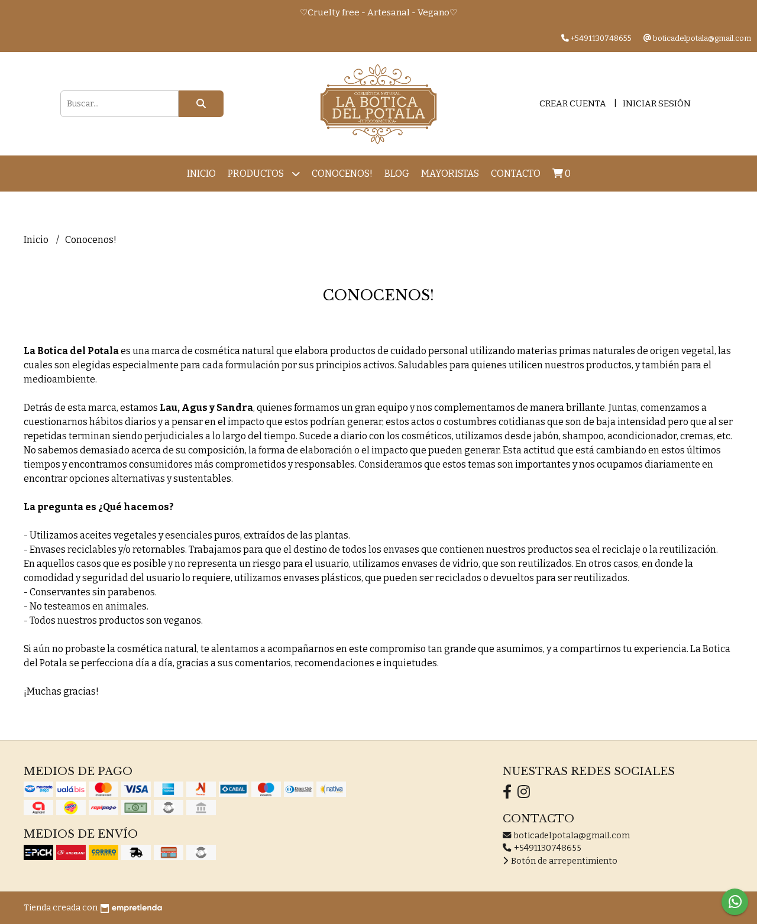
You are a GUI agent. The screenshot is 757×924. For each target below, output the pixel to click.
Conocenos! (342, 173)
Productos (257, 173)
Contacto (516, 173)
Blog (396, 173)
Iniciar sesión (657, 103)
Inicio (201, 173)
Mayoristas (450, 173)
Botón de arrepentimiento (563, 861)
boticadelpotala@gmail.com (571, 836)
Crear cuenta (572, 103)
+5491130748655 (546, 848)
